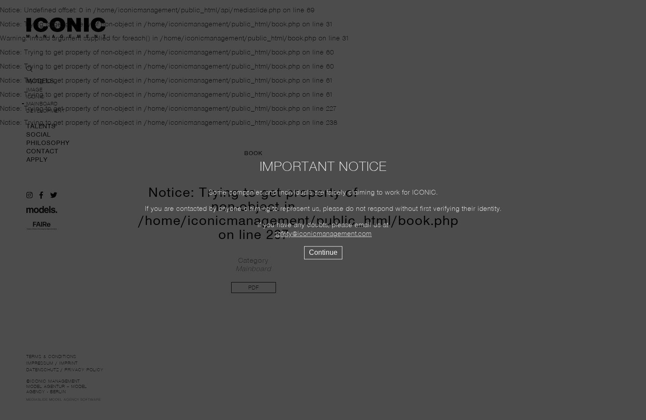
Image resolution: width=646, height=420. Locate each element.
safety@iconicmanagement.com (323, 234)
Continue (323, 253)
